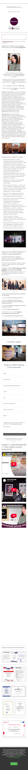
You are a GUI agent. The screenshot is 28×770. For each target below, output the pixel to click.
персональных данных (16, 423)
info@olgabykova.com (14, 7)
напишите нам (18, 257)
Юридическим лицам (7, 41)
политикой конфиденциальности (15, 756)
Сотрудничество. (16, 254)
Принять (14, 763)
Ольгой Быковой (20, 74)
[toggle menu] (2, 1)
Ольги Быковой (20, 47)
